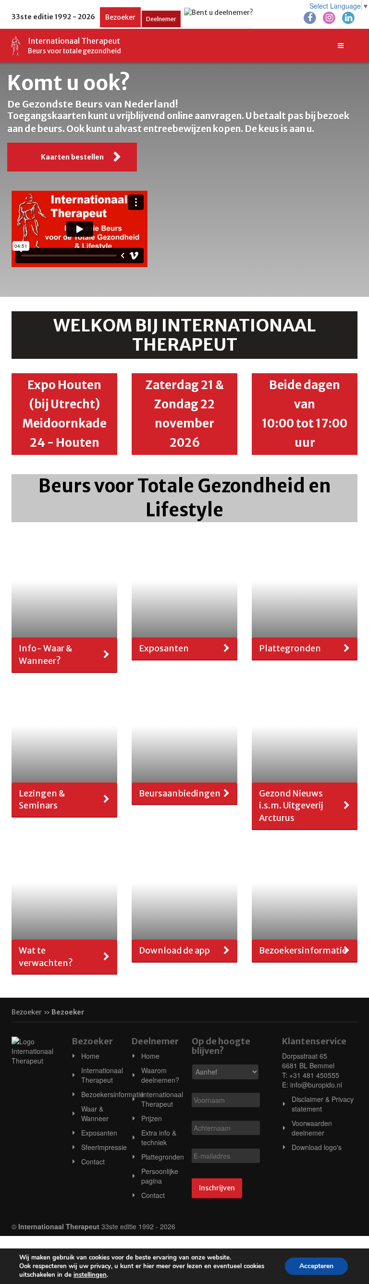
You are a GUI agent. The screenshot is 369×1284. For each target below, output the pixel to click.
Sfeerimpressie (104, 1147)
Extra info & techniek (158, 1137)
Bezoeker (120, 17)
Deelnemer (161, 19)
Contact (93, 1161)
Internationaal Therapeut (102, 1075)
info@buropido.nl (316, 1084)
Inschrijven (217, 1188)
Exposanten (99, 1132)
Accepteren (316, 1266)
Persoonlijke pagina (159, 1176)
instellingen (90, 1275)
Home (90, 1056)
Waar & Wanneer (95, 1113)
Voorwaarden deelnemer (312, 1127)
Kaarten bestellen (72, 157)
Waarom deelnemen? (160, 1075)
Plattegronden (162, 1157)
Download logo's (317, 1147)
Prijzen (151, 1118)
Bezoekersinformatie (112, 1094)
